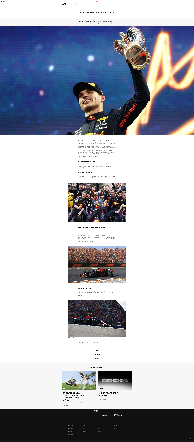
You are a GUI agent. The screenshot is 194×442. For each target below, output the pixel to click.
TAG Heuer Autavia (70, 431)
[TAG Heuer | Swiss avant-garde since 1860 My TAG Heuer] (97, 411)
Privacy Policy (115, 425)
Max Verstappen (97, 358)
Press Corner (84, 428)
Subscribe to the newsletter (118, 415)
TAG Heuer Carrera (70, 425)
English (3, 1)
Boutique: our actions (101, 431)
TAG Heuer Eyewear (70, 434)
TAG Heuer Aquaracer (71, 428)
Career (84, 431)
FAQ (98, 425)
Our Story (84, 425)
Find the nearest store (104, 415)
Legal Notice (115, 428)
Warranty (99, 428)
